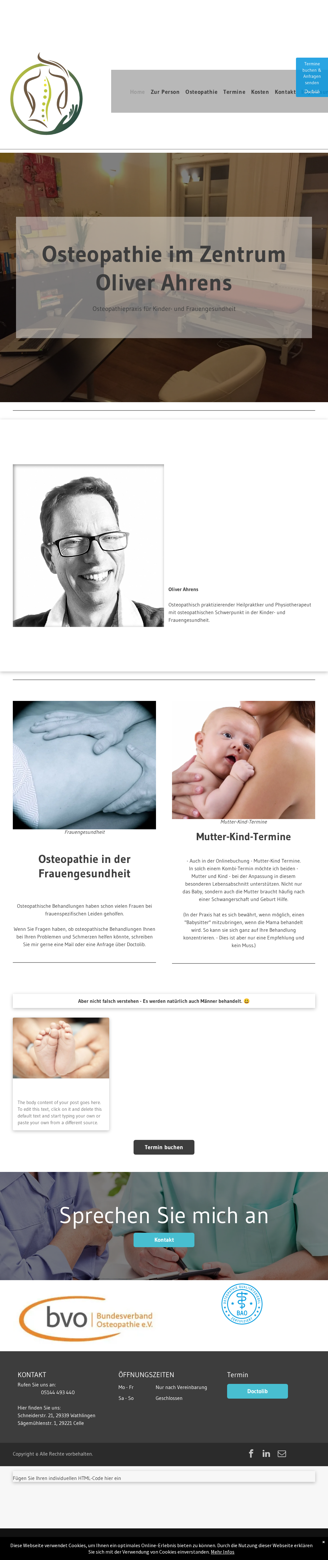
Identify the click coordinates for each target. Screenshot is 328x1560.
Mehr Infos (222, 1551)
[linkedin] (266, 1454)
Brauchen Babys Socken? (49, 1087)
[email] (281, 1454)
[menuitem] (140, 92)
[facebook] (251, 1454)
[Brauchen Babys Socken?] (61, 1048)
